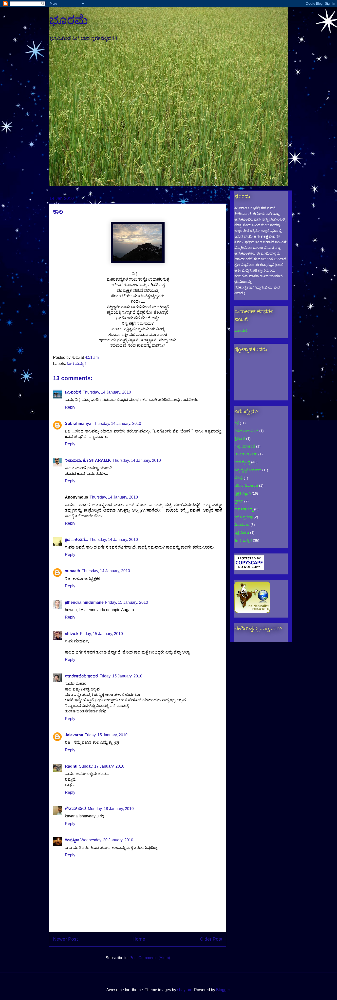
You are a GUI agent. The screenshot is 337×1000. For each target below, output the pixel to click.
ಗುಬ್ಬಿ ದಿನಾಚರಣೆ (244, 446)
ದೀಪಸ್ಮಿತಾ (72, 840)
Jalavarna (74, 735)
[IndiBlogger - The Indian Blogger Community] (252, 612)
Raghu (71, 766)
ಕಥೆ (236, 423)
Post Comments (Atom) (150, 958)
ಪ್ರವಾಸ (238, 501)
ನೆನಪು (238, 478)
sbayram (184, 990)
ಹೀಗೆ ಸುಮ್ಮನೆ (76, 364)
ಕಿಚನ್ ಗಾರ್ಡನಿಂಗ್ (246, 431)
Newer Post (65, 939)
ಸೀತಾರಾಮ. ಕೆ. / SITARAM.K (88, 460)
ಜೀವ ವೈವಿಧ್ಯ (242, 462)
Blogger (223, 990)
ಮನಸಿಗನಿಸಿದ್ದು (243, 509)
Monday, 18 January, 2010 (111, 809)
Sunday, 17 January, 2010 (101, 766)
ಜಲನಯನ (73, 392)
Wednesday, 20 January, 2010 (106, 840)
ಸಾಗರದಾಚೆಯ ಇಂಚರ (81, 676)
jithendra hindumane (84, 602)
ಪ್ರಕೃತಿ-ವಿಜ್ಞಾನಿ (242, 493)
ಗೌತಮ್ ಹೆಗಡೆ (75, 809)
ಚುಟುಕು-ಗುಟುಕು (245, 454)
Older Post (211, 939)
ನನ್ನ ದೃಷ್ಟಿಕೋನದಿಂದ (247, 470)
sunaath (72, 571)
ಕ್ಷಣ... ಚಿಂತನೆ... (76, 539)
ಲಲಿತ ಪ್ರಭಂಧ (243, 517)
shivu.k (71, 634)
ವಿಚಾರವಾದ (241, 525)
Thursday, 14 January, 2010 (107, 392)
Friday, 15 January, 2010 (126, 602)
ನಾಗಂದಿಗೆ (240, 331)
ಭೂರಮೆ (68, 20)
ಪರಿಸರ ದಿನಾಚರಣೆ (246, 485)
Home (138, 939)
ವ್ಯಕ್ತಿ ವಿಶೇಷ (241, 532)
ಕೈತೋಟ (239, 439)
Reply (70, 407)
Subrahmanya (78, 423)
